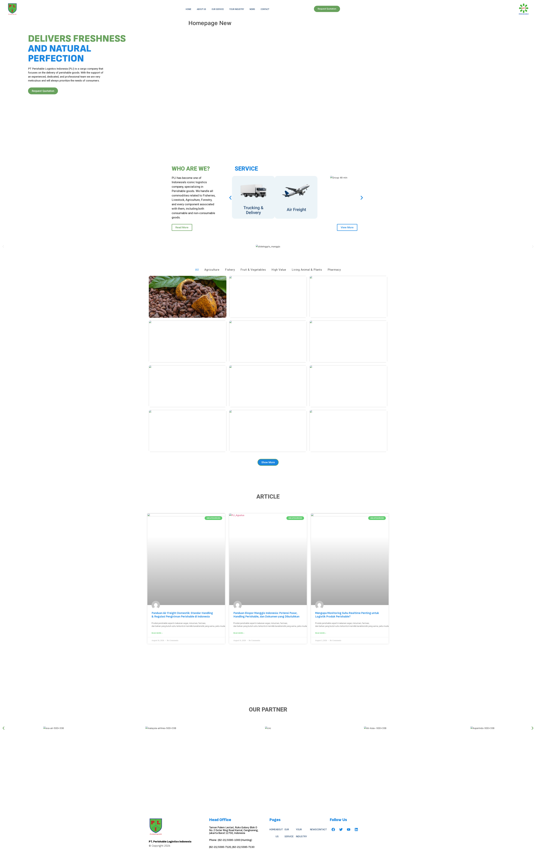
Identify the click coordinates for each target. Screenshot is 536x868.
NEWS (252, 9)
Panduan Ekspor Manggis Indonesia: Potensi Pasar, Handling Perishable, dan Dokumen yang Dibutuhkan (266, 614)
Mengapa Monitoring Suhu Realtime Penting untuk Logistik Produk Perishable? (347, 614)
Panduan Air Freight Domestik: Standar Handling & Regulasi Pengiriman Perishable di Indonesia (182, 614)
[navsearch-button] (509, 9)
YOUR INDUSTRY (236, 9)
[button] (230, 197)
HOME (188, 9)
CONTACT (265, 9)
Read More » (157, 633)
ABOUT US (201, 9)
